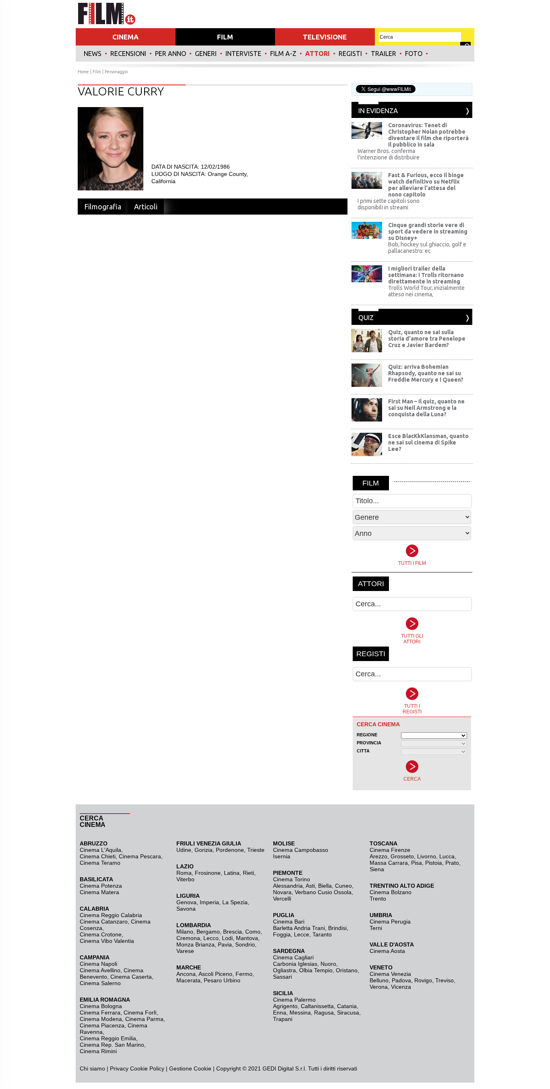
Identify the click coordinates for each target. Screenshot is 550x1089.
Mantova (247, 938)
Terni (376, 928)
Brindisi (337, 928)
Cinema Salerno (100, 983)
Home (83, 71)
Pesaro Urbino (222, 980)
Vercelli (282, 898)
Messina (300, 1012)
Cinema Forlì (140, 1012)
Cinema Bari (288, 921)
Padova (401, 980)
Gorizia (203, 850)
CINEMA (125, 37)
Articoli (145, 207)
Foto (413, 53)
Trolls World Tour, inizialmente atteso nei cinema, (426, 291)
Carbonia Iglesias (295, 964)
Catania (347, 1006)
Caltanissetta (317, 1006)
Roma (184, 873)
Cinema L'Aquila (100, 850)
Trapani (282, 1019)
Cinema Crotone (101, 934)
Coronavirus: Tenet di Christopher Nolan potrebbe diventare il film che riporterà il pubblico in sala (428, 135)
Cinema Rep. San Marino (112, 1044)
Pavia (225, 944)
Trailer (383, 53)
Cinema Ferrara (100, 1012)
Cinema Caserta (131, 976)
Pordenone (230, 850)
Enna (279, 1012)
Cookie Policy (146, 1068)
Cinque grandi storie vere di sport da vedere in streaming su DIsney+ (427, 231)
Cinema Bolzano (390, 892)
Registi (350, 53)
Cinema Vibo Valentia (107, 941)
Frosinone (208, 873)
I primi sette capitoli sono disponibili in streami (389, 204)
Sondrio (245, 944)
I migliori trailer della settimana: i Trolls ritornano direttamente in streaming (426, 275)
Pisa (416, 863)
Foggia (282, 934)
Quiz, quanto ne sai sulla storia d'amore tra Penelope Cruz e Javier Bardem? (426, 338)
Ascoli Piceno (215, 974)
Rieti (248, 873)
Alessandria (288, 885)
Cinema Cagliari (293, 957)
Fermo (244, 974)
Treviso (444, 980)
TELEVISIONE (325, 37)
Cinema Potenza (101, 885)
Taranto (322, 934)
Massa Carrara (389, 863)
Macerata (188, 980)
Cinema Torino (291, 879)
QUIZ (366, 317)
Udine (183, 850)
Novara (282, 892)
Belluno (379, 980)
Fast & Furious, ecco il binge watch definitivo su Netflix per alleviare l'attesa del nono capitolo (426, 185)
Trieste (256, 850)
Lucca (447, 856)
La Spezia (235, 902)
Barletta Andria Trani (299, 928)
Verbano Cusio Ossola (323, 892)
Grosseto (402, 856)
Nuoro (328, 964)
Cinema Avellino (100, 970)
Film (97, 71)
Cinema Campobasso (300, 850)
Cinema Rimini (98, 1051)
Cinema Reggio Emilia (108, 1038)
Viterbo (185, 879)
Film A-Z (283, 53)
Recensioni (128, 53)
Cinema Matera (99, 892)
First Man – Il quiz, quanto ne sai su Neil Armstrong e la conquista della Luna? (426, 407)
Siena (377, 869)
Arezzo (378, 856)
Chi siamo (92, 1068)
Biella (325, 885)
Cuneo (343, 885)
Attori (317, 53)
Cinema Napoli (98, 964)
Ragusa (324, 1012)
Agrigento (285, 1006)
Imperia (209, 902)
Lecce (301, 934)
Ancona (186, 974)
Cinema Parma (144, 1019)
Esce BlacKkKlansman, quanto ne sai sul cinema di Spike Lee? (428, 442)
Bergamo (208, 931)
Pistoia (433, 863)
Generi (206, 53)
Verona (379, 987)
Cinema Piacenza (102, 1025)
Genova (186, 902)
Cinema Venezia (390, 974)
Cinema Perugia (390, 921)
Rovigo (423, 980)
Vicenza (401, 987)
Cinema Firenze (390, 850)
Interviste (243, 53)
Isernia (281, 856)
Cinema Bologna (101, 1006)
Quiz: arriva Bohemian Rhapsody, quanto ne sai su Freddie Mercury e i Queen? (425, 373)
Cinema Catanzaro (104, 921)
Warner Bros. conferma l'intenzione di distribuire (389, 154)
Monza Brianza (195, 944)
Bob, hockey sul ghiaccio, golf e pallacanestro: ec (427, 247)
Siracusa (348, 1012)
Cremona (188, 938)
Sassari (282, 976)
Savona (186, 908)
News (92, 53)
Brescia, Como (242, 931)
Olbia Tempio (316, 970)
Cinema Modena (101, 1019)
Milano (184, 931)
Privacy (119, 1068)
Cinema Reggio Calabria (111, 915)
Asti (310, 885)
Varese (185, 951)
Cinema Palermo (294, 999)
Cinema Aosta (387, 951)
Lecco (211, 938)
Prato (452, 863)
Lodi (227, 938)
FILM (225, 37)
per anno (170, 53)
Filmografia (102, 207)
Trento (378, 898)
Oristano (347, 970)
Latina (232, 873)
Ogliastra (284, 970)
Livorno (426, 856)
